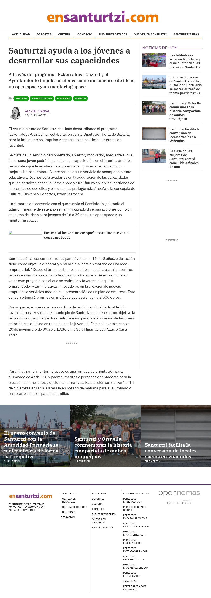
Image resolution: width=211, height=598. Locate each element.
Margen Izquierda (42, 98)
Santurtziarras (102, 527)
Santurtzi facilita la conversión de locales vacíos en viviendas (184, 135)
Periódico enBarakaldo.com (135, 517)
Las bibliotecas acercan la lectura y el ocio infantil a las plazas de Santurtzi (184, 61)
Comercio (98, 508)
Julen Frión (12, 461)
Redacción (68, 517)
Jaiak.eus (129, 581)
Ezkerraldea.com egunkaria (134, 588)
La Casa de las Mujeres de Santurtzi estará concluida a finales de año (184, 159)
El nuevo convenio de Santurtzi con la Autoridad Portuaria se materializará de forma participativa (185, 85)
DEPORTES (44, 34)
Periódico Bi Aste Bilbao (135, 508)
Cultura (97, 503)
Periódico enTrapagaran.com (135, 550)
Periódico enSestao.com (132, 541)
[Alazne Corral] (15, 113)
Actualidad (63, 98)
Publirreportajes (104, 514)
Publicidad (68, 512)
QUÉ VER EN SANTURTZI (150, 34)
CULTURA (64, 34)
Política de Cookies (74, 506)
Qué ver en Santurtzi (99, 521)
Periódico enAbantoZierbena (135, 566)
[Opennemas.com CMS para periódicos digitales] (179, 497)
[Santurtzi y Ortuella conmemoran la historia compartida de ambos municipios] (154, 108)
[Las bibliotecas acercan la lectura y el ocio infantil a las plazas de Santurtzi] (154, 60)
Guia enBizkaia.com (136, 493)
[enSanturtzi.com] (105, 16)
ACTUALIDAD (21, 34)
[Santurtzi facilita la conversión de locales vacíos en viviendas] (154, 133)
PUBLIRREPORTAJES (113, 34)
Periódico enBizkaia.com (132, 500)
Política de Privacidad (68, 500)
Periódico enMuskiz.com (132, 574)
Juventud (80, 98)
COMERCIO (84, 34)
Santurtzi (21, 98)
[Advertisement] (72, 354)
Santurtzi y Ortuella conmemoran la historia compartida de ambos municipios (185, 111)
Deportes (98, 498)
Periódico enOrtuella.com (133, 558)
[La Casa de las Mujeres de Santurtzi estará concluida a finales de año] (154, 155)
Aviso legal (68, 493)
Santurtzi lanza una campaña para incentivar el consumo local (87, 235)
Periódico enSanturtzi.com (134, 533)
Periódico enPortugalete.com (136, 525)
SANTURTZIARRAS (186, 34)
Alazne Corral (37, 111)
